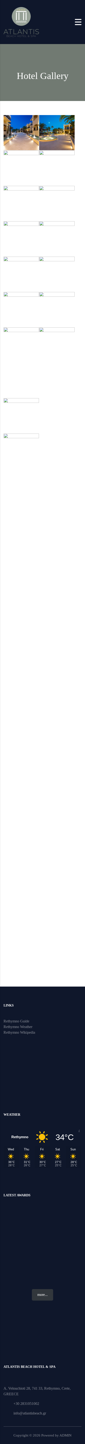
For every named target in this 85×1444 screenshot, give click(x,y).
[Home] (21, 21)
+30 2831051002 (26, 1404)
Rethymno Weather (18, 1027)
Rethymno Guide (16, 1021)
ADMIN (66, 1435)
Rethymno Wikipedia (19, 1032)
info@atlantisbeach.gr (29, 1413)
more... (42, 1295)
